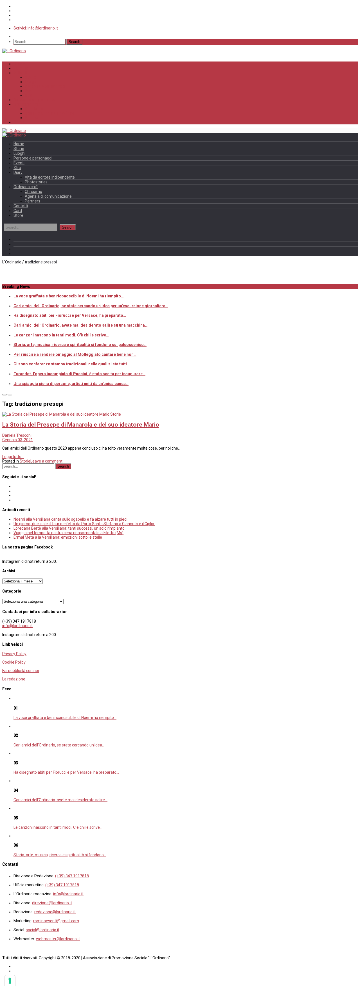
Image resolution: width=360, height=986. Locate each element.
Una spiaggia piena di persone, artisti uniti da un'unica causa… (71, 383)
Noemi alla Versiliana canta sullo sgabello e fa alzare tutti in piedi (70, 519)
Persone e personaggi (45, 86)
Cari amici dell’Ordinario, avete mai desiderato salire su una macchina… (81, 325)
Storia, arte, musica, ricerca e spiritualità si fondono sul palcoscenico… (80, 344)
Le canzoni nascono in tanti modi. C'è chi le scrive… (61, 335)
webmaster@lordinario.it (58, 939)
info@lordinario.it (17, 625)
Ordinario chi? (27, 104)
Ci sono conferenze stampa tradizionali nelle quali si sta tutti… (72, 364)
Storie (30, 77)
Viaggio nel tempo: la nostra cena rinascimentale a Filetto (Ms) (68, 532)
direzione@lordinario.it (52, 903)
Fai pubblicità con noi (20, 670)
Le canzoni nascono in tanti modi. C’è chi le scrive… (58, 827)
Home (19, 64)
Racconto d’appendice (34, 99)
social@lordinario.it (42, 930)
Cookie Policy (14, 662)
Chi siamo (34, 108)
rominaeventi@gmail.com (56, 921)
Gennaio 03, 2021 (17, 440)
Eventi (30, 90)
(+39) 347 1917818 (72, 876)
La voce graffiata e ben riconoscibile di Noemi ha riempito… (69, 296)
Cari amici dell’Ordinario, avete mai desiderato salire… (60, 800)
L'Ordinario (11, 262)
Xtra (28, 95)
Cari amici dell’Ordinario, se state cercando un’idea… (59, 745)
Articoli (20, 72)
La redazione (13, 679)
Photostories (36, 182)
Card (18, 210)
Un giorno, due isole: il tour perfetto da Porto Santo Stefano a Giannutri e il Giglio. (84, 524)
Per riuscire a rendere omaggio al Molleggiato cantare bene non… (75, 354)
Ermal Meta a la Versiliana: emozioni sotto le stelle (58, 537)
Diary (18, 172)
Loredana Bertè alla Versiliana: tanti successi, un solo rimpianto (69, 528)
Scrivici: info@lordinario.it (36, 28)
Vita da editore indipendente (50, 177)
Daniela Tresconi (17, 435)
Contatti (21, 122)
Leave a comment (46, 461)
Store (18, 215)
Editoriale (23, 68)
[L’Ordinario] (14, 51)
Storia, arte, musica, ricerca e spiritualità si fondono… (60, 855)
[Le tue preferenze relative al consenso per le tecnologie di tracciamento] (9, 980)
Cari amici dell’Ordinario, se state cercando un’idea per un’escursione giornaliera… (91, 306)
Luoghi (31, 81)
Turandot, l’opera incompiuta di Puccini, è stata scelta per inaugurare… (79, 374)
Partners (33, 117)
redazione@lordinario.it (55, 912)
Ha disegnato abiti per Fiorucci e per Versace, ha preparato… (70, 315)
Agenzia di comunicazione (49, 113)
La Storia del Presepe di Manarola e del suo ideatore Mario (80, 424)
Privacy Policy (14, 654)
